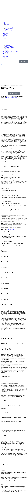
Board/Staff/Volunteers (10, 28)
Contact (4, 38)
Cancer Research (9, 25)
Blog (4, 36)
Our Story (7, 24)
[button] (14, 40)
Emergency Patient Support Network (11, 30)
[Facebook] (14, 102)
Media (6, 29)
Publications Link (10, 186)
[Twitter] (14, 105)
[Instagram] (14, 100)
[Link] (2, 334)
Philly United (5, 35)
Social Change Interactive (11, 97)
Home (4, 22)
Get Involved (5, 32)
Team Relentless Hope (20, 489)
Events (4, 34)
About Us (5, 23)
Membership (5, 33)
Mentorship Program (9, 27)
